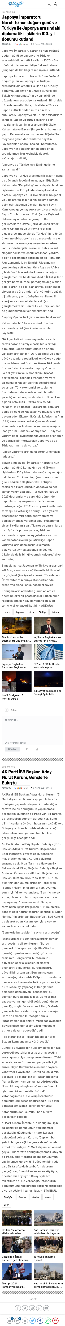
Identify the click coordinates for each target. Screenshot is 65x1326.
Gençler (22, 1197)
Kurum (48, 1197)
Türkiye (42, 612)
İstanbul (35, 1197)
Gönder (12, 749)
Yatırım (55, 612)
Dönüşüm (8, 1197)
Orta (31, 612)
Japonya (20, 612)
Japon (7, 612)
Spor (6, 1204)
